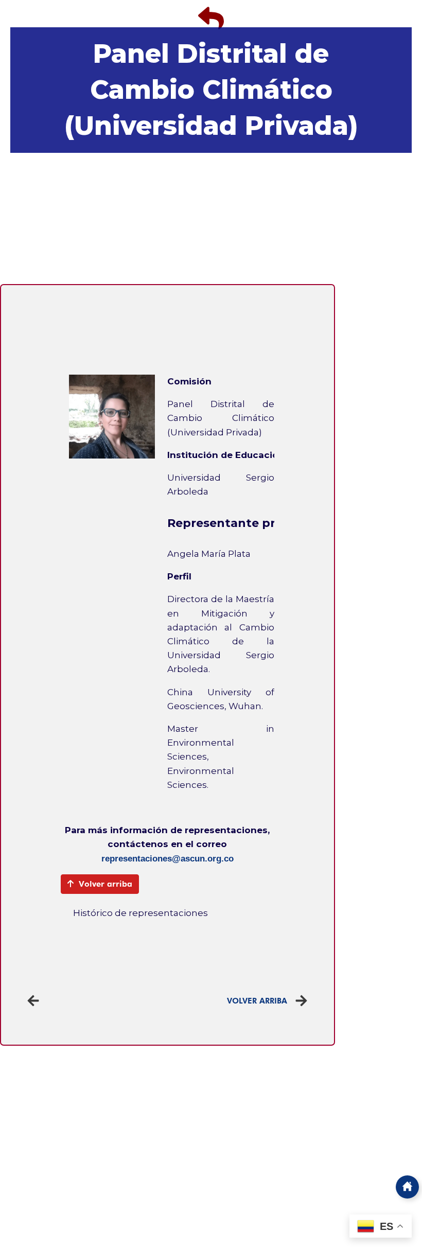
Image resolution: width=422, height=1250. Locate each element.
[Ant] (97, 1000)
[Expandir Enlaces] (407, 1187)
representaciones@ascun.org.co (167, 859)
